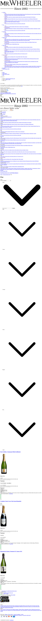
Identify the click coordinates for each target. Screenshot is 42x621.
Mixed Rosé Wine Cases (25, 39)
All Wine (4, 12)
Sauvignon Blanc (25, 20)
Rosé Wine (14, 14)
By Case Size (7, 43)
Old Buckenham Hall (6, 174)
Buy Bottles (2, 533)
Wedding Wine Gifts (31, 50)
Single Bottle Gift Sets (8, 47)
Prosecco (18, 26)
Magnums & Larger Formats (32, 14)
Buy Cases (2, 488)
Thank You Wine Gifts (34, 153)
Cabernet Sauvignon (8, 20)
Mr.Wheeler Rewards (8, 59)
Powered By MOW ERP (26, 615)
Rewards (1, 170)
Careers (22, 614)
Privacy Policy (10, 614)
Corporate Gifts (29, 610)
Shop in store (4, 73)
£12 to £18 (10, 23)
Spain (5, 122)
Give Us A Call (5, 92)
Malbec (12, 20)
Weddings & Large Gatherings (22, 58)
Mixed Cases (4, 37)
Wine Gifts (4, 45)
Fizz (3, 24)
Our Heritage (12, 56)
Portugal (30, 122)
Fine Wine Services (14, 58)
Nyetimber (14, 28)
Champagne (7, 26)
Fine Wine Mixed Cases (15, 40)
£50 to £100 (21, 23)
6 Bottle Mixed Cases (8, 44)
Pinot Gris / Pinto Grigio (9, 21)
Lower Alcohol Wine (34, 606)
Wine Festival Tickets (5, 74)
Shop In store (8, 609)
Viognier (36, 20)
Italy (3, 122)
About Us (30, 609)
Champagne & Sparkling (19, 605)
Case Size (6, 46)
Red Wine (6, 14)
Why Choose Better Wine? (18, 56)
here (21, 86)
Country (6, 16)
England (25, 122)
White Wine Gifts (21, 151)
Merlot (29, 20)
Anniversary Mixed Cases (25, 42)
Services (6, 57)
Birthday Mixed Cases (33, 42)
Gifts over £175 (24, 53)
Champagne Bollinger (20, 28)
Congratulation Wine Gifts (23, 50)
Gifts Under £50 (7, 53)
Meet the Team (7, 56)
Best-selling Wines (22, 15)
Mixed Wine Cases (8, 40)
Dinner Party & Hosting (24, 61)
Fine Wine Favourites (34, 163)
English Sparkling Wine (12, 26)
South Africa (16, 122)
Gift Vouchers (26, 151)
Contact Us (6, 64)
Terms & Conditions (17, 614)
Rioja (11, 124)
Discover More (7, 35)
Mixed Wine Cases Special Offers (24, 40)
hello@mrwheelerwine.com (10, 78)
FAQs (27, 64)
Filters (1, 179)
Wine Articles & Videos (8, 65)
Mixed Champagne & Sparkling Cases (35, 39)
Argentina (20, 122)
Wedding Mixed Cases (8, 42)
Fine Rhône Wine (37, 33)
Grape (6, 19)
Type (5, 13)
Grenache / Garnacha (16, 21)
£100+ (24, 23)
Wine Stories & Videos (8, 66)
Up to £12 (6, 23)
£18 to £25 (13, 23)
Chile (23, 122)
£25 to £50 (17, 23)
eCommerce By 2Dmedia (18, 615)
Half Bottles (38, 14)
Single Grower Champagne (24, 26)
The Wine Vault (16, 15)
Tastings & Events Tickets (9, 607)
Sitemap (6, 614)
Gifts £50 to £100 (13, 53)
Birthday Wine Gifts (8, 50)
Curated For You (7, 60)
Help (5, 63)
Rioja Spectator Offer (3, 171)
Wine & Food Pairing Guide (34, 67)
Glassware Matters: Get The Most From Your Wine (21, 67)
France (1, 122)
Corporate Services (15, 59)
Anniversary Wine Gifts (15, 50)
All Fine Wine (7, 33)
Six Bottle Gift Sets (29, 47)
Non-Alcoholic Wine (10, 15)
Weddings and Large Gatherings (5, 610)
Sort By (1, 180)
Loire (25, 124)
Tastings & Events (8, 58)
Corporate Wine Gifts (4, 151)
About (6, 55)
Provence (16, 124)
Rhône (8, 124)
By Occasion (7, 41)
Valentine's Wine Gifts (9, 51)
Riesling (39, 20)
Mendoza (27, 124)
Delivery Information (22, 64)
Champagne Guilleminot (9, 28)
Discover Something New (9, 61)
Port (27, 606)
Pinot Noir (20, 20)
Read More (11, 493)
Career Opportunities (23, 610)
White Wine (10, 14)
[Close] (21, 618)
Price (5, 22)
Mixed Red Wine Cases (17, 39)
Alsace (19, 124)
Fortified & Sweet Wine (23, 14)
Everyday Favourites (16, 61)
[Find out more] (10, 108)
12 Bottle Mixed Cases (15, 44)
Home (3, 72)
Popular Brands (7, 27)
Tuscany (13, 124)
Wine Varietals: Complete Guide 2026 (29, 66)
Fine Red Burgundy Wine (29, 33)
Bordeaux (2, 124)
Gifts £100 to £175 (19, 53)
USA (28, 122)
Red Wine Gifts (16, 151)
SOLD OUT (2, 538)
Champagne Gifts (10, 151)
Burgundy (5, 124)
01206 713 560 (7, 79)
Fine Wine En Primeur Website (15, 36)
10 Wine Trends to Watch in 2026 (17, 66)
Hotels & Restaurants (30, 58)
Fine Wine (17, 14)
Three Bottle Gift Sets (22, 47)
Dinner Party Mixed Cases (16, 42)
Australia (12, 122)
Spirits (6, 15)
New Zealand (9, 122)
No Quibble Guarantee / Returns (13, 64)
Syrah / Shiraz (32, 20)
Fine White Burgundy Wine (20, 33)
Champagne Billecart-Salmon (28, 28)
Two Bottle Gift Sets (15, 47)
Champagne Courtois (36, 28)
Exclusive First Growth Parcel (25, 36)
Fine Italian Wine (38, 138)
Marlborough (31, 124)
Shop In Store (36, 58)
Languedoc (22, 124)
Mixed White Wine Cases (9, 39)
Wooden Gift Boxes (32, 151)
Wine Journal (25, 56)
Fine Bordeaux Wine (12, 33)
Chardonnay (16, 20)
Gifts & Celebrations (31, 61)
